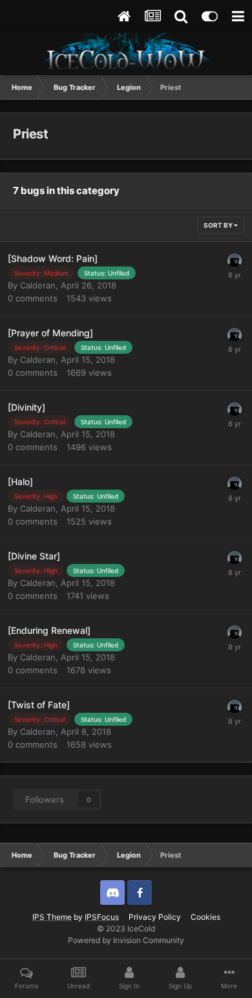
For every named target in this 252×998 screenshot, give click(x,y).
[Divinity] (26, 407)
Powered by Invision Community (126, 940)
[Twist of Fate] (39, 704)
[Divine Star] (34, 555)
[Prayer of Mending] (50, 332)
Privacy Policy (155, 917)
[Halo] (20, 481)
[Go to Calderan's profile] (234, 261)
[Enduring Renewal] (49, 630)
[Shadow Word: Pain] (53, 258)
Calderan (38, 285)
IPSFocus (102, 917)
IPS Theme (52, 917)
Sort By (219, 225)
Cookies (205, 917)
